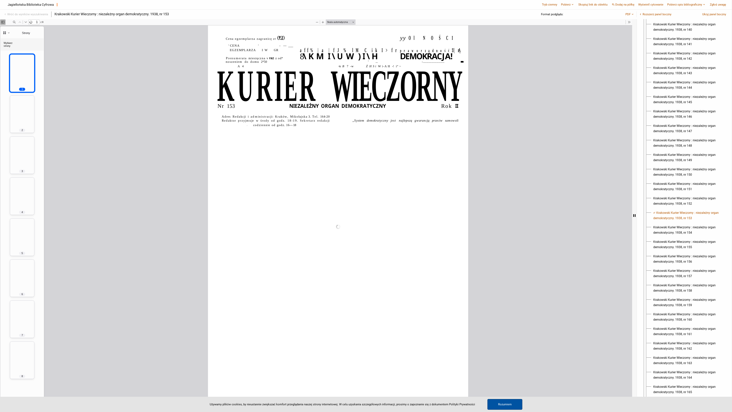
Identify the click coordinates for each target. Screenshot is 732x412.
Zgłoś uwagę (718, 4)
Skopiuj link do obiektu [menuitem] (593, 4)
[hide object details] (634, 215)
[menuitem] (687, 27)
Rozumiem (505, 404)
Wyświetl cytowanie (650, 4)
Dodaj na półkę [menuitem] (624, 4)
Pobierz (566, 4)
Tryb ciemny (549, 4)
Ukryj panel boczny (714, 14)
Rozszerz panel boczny (657, 14)
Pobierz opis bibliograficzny (684, 4)
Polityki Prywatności (462, 404)
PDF (628, 14)
